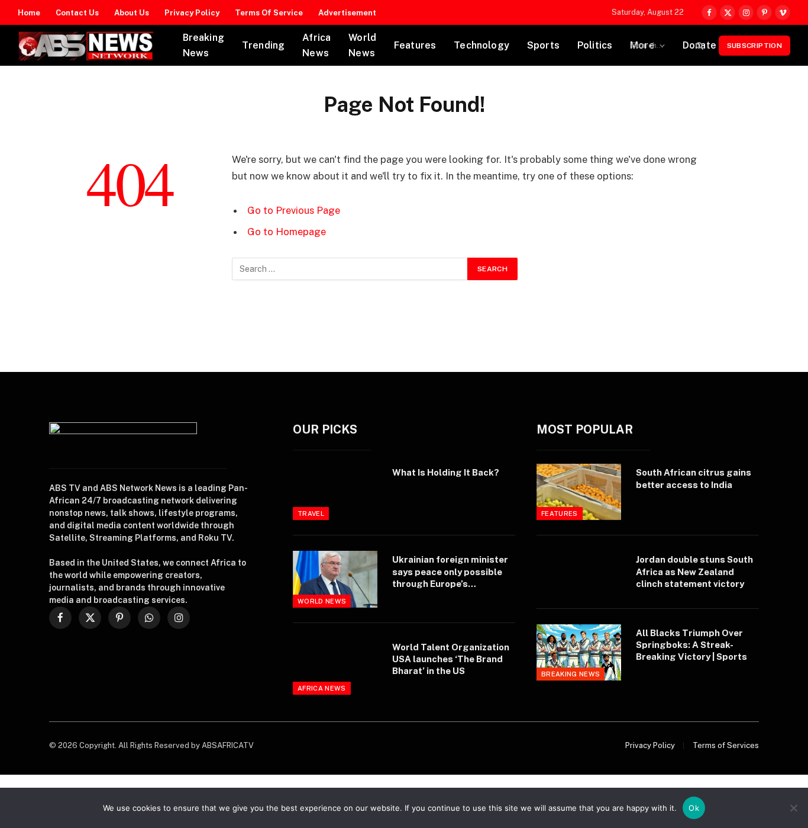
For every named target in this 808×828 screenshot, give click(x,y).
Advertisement (347, 12)
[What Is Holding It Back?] (335, 492)
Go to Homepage (286, 232)
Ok (694, 808)
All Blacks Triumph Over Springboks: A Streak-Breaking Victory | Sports (691, 645)
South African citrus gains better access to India (693, 478)
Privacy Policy (191, 12)
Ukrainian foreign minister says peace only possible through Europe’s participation (450, 572)
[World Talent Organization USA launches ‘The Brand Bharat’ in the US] (335, 666)
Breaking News (203, 45)
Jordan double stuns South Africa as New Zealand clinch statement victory (694, 571)
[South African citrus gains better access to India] (578, 492)
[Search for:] (350, 269)
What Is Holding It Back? (445, 472)
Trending (263, 45)
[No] (793, 808)
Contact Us (77, 12)
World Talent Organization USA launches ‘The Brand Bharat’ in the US (450, 659)
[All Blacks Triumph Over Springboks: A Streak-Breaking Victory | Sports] (578, 652)
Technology (481, 45)
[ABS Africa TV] (85, 45)
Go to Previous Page (293, 210)
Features (415, 45)
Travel (311, 513)
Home (29, 12)
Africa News (316, 45)
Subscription (754, 45)
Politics (594, 45)
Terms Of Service (269, 12)
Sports (543, 45)
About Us (131, 12)
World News (362, 45)
